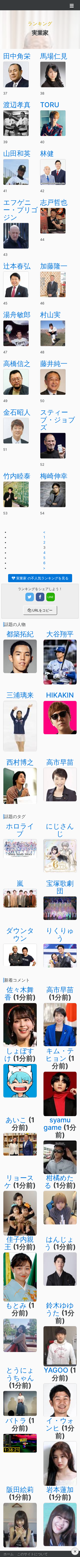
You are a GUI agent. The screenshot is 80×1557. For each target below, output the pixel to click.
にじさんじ (60, 830)
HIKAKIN (60, 695)
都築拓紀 (20, 634)
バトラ (16, 1420)
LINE (51, 597)
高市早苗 (60, 762)
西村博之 (20, 762)
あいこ (16, 1120)
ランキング (40, 23)
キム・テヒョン (59, 1055)
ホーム (8, 1553)
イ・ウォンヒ (60, 1424)
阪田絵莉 (20, 1489)
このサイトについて (32, 1553)
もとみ (16, 1305)
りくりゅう (60, 934)
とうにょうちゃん (20, 1374)
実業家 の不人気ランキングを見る (41, 578)
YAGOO (56, 1370)
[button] (75, 1551)
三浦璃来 (20, 695)
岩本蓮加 (60, 1489)
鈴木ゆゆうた (60, 1309)
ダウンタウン (20, 934)
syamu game (57, 1124)
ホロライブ (20, 830)
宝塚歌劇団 (60, 887)
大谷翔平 (60, 634)
